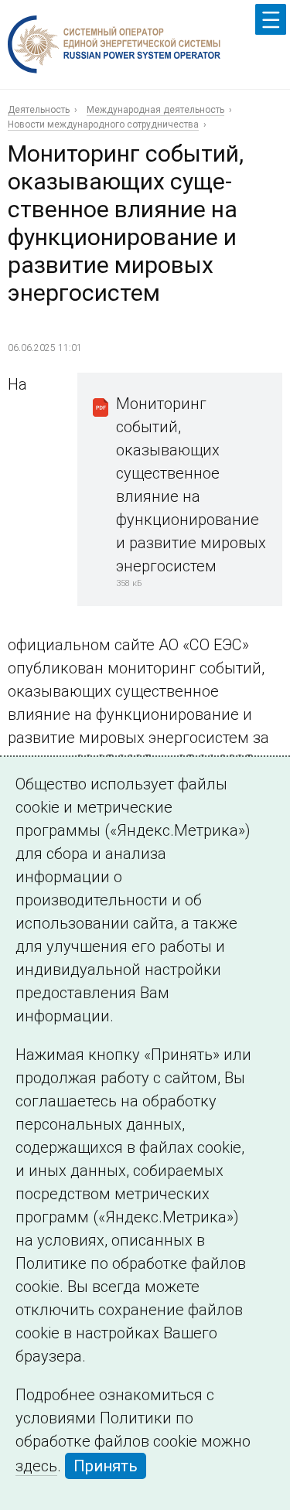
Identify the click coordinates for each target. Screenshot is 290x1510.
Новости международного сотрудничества (103, 124)
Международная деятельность (155, 109)
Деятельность (39, 109)
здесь (36, 1466)
